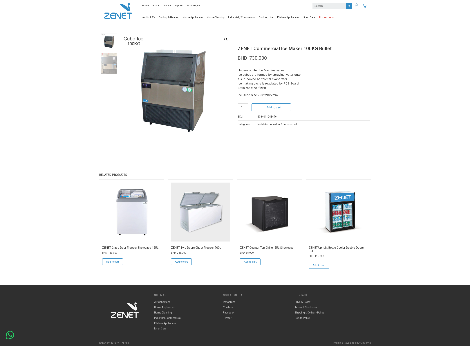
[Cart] (364, 6)
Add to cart (273, 107)
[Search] (349, 6)
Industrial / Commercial (283, 124)
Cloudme (365, 342)
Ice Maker (263, 124)
